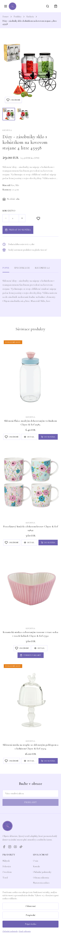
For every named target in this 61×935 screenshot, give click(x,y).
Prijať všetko (30, 924)
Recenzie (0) (42, 268)
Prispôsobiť (30, 915)
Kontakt (36, 866)
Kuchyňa (30, 16)
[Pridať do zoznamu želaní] (38, 218)
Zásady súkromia (25, 931)
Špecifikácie (22, 268)
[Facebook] (4, 846)
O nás (35, 861)
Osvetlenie (7, 872)
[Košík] (55, 6)
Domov (6, 16)
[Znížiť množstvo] (6, 218)
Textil (5, 877)
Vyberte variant (32, 655)
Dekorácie (7, 866)
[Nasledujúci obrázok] (53, 70)
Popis (6, 268)
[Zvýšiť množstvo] (22, 218)
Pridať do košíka (20, 229)
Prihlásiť (30, 802)
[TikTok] (21, 846)
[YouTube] (15, 846)
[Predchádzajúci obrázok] (8, 70)
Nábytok (6, 861)
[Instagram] (9, 846)
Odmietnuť (30, 906)
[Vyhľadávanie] (47, 6)
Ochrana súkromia (41, 877)
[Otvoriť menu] (6, 6)
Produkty (17, 16)
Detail (31, 437)
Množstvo (9, 210)
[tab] (9, 114)
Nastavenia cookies (41, 882)
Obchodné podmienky (42, 872)
